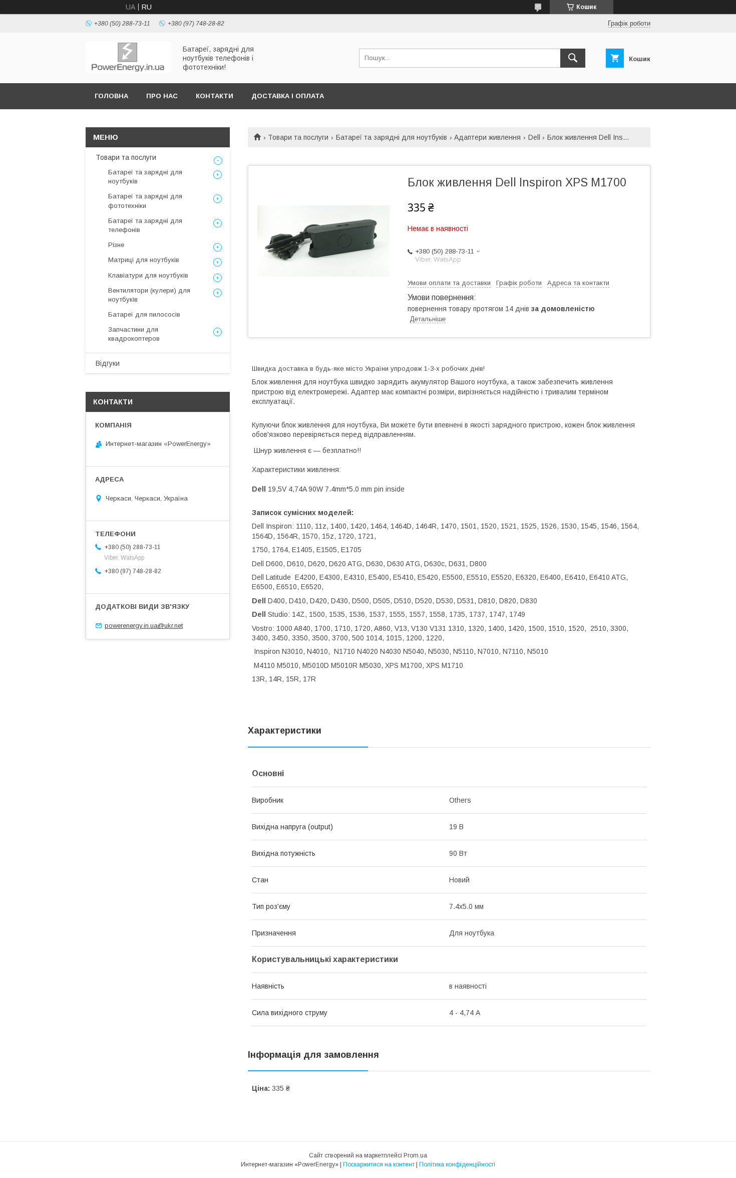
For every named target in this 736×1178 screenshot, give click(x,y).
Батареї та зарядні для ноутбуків (391, 137)
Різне (116, 245)
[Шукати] (572, 58)
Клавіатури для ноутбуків (148, 275)
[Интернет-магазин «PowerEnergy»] (128, 70)
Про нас (162, 96)
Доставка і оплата (287, 96)
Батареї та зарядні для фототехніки (145, 200)
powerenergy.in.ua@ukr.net (144, 625)
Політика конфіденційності (457, 1164)
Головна (111, 96)
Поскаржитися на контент (379, 1164)
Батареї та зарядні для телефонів (145, 225)
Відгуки (108, 363)
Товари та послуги (298, 137)
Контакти (214, 96)
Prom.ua (415, 1155)
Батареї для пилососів (144, 314)
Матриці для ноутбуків (143, 260)
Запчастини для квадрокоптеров (134, 334)
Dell (534, 137)
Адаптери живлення (487, 137)
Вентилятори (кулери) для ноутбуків (149, 295)
